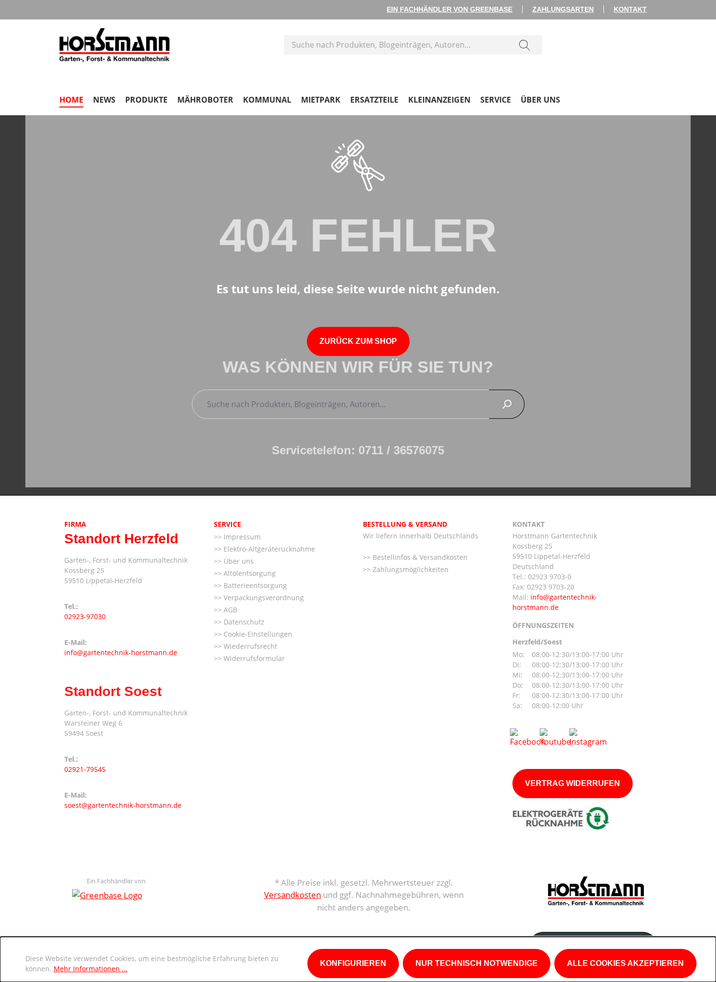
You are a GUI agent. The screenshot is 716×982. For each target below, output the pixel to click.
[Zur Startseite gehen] (114, 42)
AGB (229, 609)
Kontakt (630, 9)
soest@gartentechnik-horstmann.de (123, 805)
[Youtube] (555, 737)
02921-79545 (85, 769)
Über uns (238, 561)
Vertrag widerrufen (572, 783)
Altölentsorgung (249, 573)
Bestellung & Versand (405, 524)
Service (227, 524)
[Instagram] (588, 737)
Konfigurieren (353, 963)
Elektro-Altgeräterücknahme (268, 548)
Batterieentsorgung (254, 585)
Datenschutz (243, 621)
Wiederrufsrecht (249, 646)
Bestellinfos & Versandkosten (419, 557)
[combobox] (396, 44)
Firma (75, 524)
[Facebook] (527, 737)
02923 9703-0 (549, 576)
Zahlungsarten (563, 9)
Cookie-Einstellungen (257, 634)
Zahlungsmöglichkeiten (410, 569)
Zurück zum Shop (358, 341)
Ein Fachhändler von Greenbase (449, 9)
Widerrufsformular (253, 658)
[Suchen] (524, 44)
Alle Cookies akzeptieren (625, 963)
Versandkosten (292, 894)
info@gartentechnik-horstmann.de (120, 652)
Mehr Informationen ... (91, 968)
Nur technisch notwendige (476, 963)
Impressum (241, 536)
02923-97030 (85, 616)
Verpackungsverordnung (263, 597)
